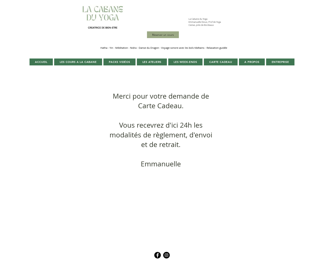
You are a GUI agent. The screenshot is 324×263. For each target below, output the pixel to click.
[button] (252, 62)
